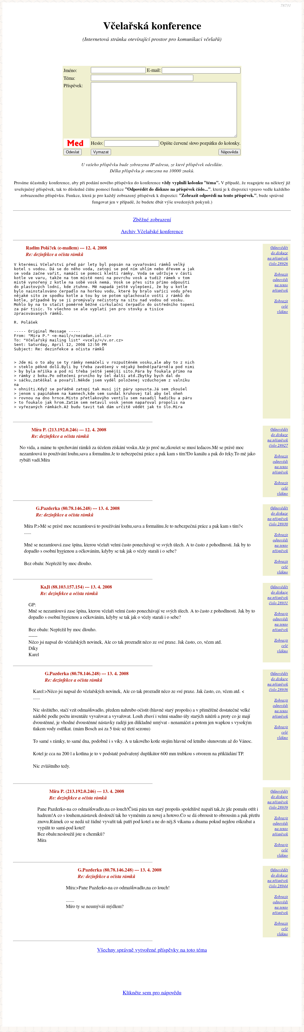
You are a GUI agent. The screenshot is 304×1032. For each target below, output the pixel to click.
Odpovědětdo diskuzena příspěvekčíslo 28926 (277, 255)
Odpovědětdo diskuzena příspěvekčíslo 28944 (277, 877)
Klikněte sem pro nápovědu (152, 992)
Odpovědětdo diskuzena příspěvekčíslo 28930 (277, 516)
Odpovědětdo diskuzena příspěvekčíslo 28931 (277, 594)
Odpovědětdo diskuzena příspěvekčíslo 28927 (277, 437)
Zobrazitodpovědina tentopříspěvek (280, 282)
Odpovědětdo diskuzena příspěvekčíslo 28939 (277, 799)
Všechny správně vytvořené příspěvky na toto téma (152, 949)
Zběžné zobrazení (152, 219)
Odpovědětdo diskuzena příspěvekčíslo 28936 (277, 681)
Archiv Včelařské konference (152, 231)
